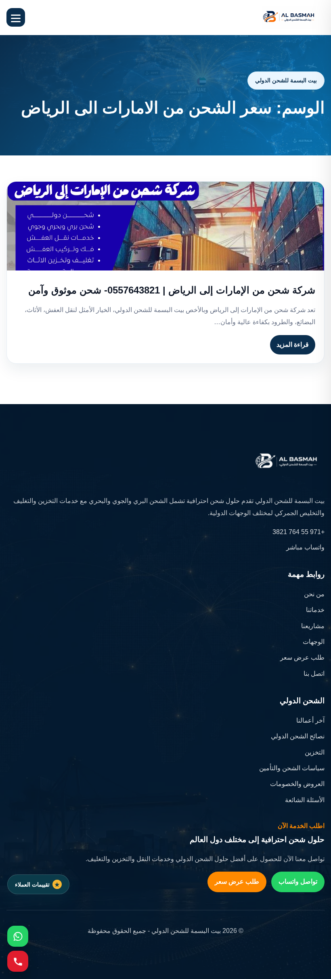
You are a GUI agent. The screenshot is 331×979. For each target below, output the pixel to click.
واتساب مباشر (305, 547)
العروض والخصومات (297, 783)
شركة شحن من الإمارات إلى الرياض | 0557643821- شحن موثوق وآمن (171, 290)
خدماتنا (315, 609)
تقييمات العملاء (32, 884)
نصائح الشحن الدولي (298, 736)
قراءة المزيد (293, 344)
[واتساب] (17, 936)
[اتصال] (17, 961)
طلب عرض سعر (302, 657)
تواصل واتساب (298, 881)
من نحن (314, 594)
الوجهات (314, 641)
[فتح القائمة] (15, 17)
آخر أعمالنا (310, 720)
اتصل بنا (314, 673)
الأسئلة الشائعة (305, 800)
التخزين (315, 752)
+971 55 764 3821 (298, 531)
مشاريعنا (313, 626)
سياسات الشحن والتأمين (292, 768)
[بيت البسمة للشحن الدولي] (289, 17)
